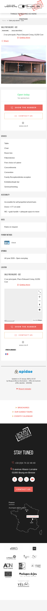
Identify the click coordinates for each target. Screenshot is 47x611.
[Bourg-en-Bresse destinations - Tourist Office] (23, 441)
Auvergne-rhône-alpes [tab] (17, 508)
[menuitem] (23, 14)
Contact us (23, 489)
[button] (38, 6)
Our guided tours (23, 412)
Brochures (23, 408)
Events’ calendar (23, 416)
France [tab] (12, 502)
